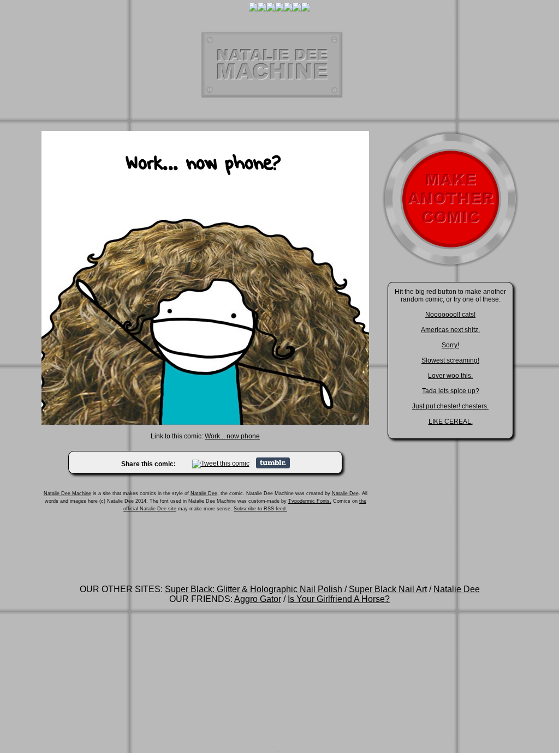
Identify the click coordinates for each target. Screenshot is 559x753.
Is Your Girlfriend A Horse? (339, 599)
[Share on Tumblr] (273, 466)
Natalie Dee (204, 493)
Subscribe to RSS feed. (260, 508)
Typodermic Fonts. (309, 501)
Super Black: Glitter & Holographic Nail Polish (253, 589)
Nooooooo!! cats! (450, 314)
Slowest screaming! (450, 360)
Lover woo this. (450, 375)
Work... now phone (232, 436)
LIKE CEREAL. (451, 421)
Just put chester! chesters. (450, 406)
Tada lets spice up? (450, 391)
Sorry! (450, 345)
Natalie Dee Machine (67, 493)
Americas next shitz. (450, 330)
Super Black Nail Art (388, 589)
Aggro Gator (257, 599)
